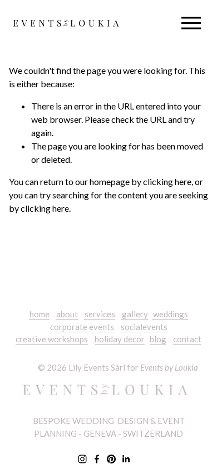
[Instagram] (82, 459)
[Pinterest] (111, 459)
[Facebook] (96, 459)
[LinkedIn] (125, 459)
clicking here (167, 181)
